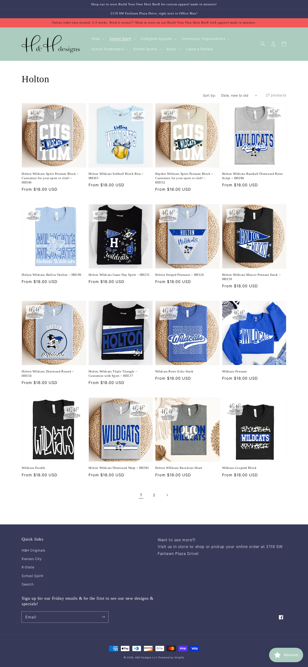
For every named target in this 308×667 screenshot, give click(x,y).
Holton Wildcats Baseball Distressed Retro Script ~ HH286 (252, 176)
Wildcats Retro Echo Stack (174, 371)
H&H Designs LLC (146, 657)
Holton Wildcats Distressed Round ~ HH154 (48, 374)
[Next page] (167, 495)
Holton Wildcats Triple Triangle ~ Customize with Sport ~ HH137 (113, 374)
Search (28, 584)
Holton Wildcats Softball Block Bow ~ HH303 (116, 176)
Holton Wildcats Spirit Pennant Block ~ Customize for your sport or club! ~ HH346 (50, 178)
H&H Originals (33, 550)
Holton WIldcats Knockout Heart (178, 468)
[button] (262, 44)
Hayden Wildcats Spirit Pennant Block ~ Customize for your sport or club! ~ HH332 (184, 178)
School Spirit (32, 576)
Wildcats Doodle (33, 468)
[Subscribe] (103, 617)
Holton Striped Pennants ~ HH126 (179, 275)
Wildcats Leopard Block (239, 468)
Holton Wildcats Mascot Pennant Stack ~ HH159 (251, 277)
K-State (28, 567)
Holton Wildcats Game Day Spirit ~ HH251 (119, 275)
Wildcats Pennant (234, 371)
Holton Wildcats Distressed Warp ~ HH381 (119, 468)
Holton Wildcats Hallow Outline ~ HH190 (52, 275)
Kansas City (32, 559)
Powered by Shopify (171, 657)
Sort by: (209, 95)
